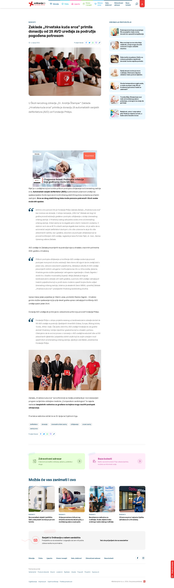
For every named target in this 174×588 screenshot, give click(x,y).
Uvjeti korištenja (53, 581)
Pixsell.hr (88, 572)
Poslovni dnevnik (43, 572)
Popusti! (80, 572)
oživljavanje (74, 424)
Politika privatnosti (66, 581)
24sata (73, 572)
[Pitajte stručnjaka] (172, 569)
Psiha (67, 4)
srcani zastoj (86, 424)
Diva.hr (52, 572)
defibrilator (34, 424)
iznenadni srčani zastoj (59, 424)
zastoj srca (34, 428)
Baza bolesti (108, 558)
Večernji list (32, 572)
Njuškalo (67, 572)
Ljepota (77, 4)
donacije (44, 424)
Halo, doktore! (76, 558)
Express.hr (95, 572)
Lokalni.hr (59, 572)
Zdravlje (56, 4)
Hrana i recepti (61, 558)
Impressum (42, 581)
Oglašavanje (33, 581)
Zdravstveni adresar (93, 558)
